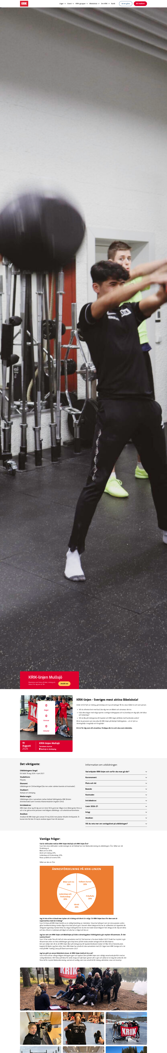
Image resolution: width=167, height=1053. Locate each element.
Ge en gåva (126, 4)
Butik (113, 4)
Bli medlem (140, 4)
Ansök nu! (64, 684)
